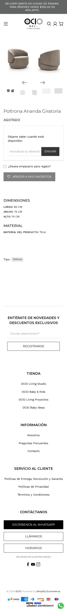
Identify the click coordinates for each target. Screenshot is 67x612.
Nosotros (33, 435)
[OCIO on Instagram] (38, 565)
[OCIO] (33, 24)
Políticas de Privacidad (33, 486)
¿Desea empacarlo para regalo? (29, 166)
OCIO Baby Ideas (34, 407)
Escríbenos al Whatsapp (33, 524)
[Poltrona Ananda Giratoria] (33, 59)
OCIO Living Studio (33, 383)
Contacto (34, 451)
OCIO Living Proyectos (33, 399)
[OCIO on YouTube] (33, 565)
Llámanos (33, 536)
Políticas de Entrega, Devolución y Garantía (33, 479)
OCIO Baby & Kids (33, 391)
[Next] (42, 82)
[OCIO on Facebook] (28, 565)
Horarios (33, 548)
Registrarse (33, 346)
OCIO (18, 591)
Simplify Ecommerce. (48, 591)
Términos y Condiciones (33, 494)
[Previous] (24, 82)
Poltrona (17, 259)
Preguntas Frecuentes (33, 443)
